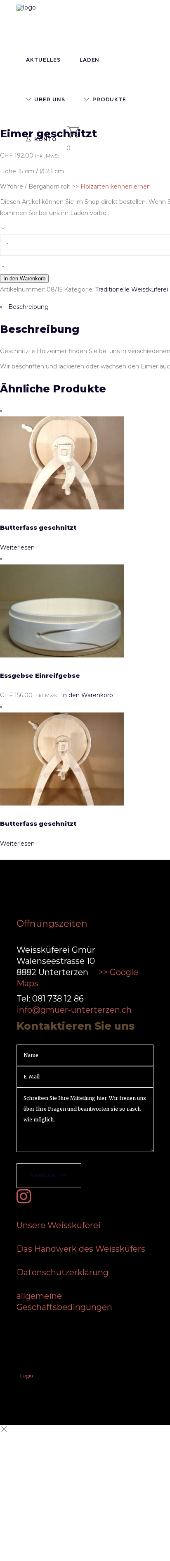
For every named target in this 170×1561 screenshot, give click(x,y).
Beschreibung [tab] (28, 307)
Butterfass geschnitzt (38, 527)
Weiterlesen (17, 547)
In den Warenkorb (24, 278)
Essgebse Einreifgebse (40, 675)
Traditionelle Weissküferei (131, 289)
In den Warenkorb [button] (87, 695)
